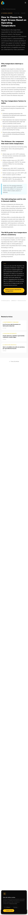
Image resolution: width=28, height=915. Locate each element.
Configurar (8, 907)
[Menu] (25, 2)
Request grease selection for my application (13, 290)
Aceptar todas (9, 910)
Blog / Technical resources (9, 9)
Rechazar (15, 907)
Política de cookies (13, 903)
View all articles (15, 361)
